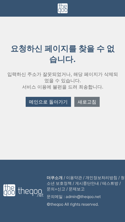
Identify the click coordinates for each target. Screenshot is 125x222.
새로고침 (87, 102)
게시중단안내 (87, 183)
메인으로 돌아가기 (48, 102)
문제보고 (77, 188)
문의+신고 (56, 188)
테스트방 (110, 183)
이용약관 (74, 177)
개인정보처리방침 (101, 177)
